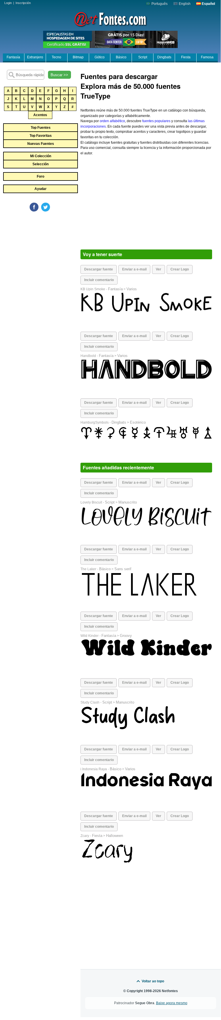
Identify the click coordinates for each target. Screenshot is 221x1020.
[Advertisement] (46, 255)
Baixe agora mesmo (171, 1003)
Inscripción (23, 3)
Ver (158, 269)
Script (142, 57)
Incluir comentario (99, 280)
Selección (40, 164)
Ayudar (40, 189)
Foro (40, 176)
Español (208, 4)
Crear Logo (179, 269)
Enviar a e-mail (134, 269)
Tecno (56, 57)
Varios (131, 289)
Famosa (207, 57)
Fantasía (13, 57)
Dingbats (164, 57)
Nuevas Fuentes (40, 144)
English (184, 4)
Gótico (100, 57)
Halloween (114, 835)
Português (159, 4)
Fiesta (186, 57)
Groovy (126, 635)
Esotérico (138, 422)
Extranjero (35, 57)
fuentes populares (156, 121)
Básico (121, 57)
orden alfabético (112, 121)
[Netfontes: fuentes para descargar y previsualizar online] (110, 18)
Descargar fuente (98, 269)
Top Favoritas (41, 136)
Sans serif (122, 569)
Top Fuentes (41, 128)
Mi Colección (40, 156)
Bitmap (78, 57)
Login (8, 3)
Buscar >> (59, 75)
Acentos (40, 115)
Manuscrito (127, 502)
